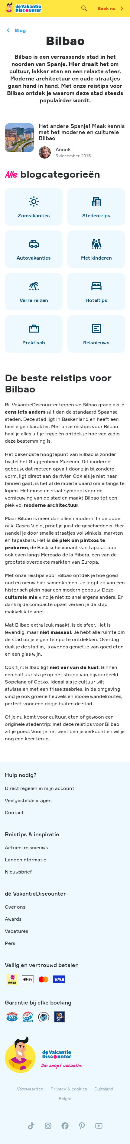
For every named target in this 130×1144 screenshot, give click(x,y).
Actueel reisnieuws (26, 847)
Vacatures (16, 931)
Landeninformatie (25, 860)
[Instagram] (48, 1128)
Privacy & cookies (68, 1088)
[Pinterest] (82, 1128)
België (65, 1098)
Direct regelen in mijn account (39, 788)
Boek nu (106, 8)
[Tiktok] (31, 1128)
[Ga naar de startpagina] (24, 8)
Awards (13, 919)
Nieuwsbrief (18, 872)
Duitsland (103, 1088)
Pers (10, 943)
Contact (14, 812)
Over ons (15, 907)
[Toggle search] (84, 8)
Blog (20, 30)
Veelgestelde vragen (28, 800)
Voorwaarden (30, 1088)
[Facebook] (65, 1128)
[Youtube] (99, 1128)
